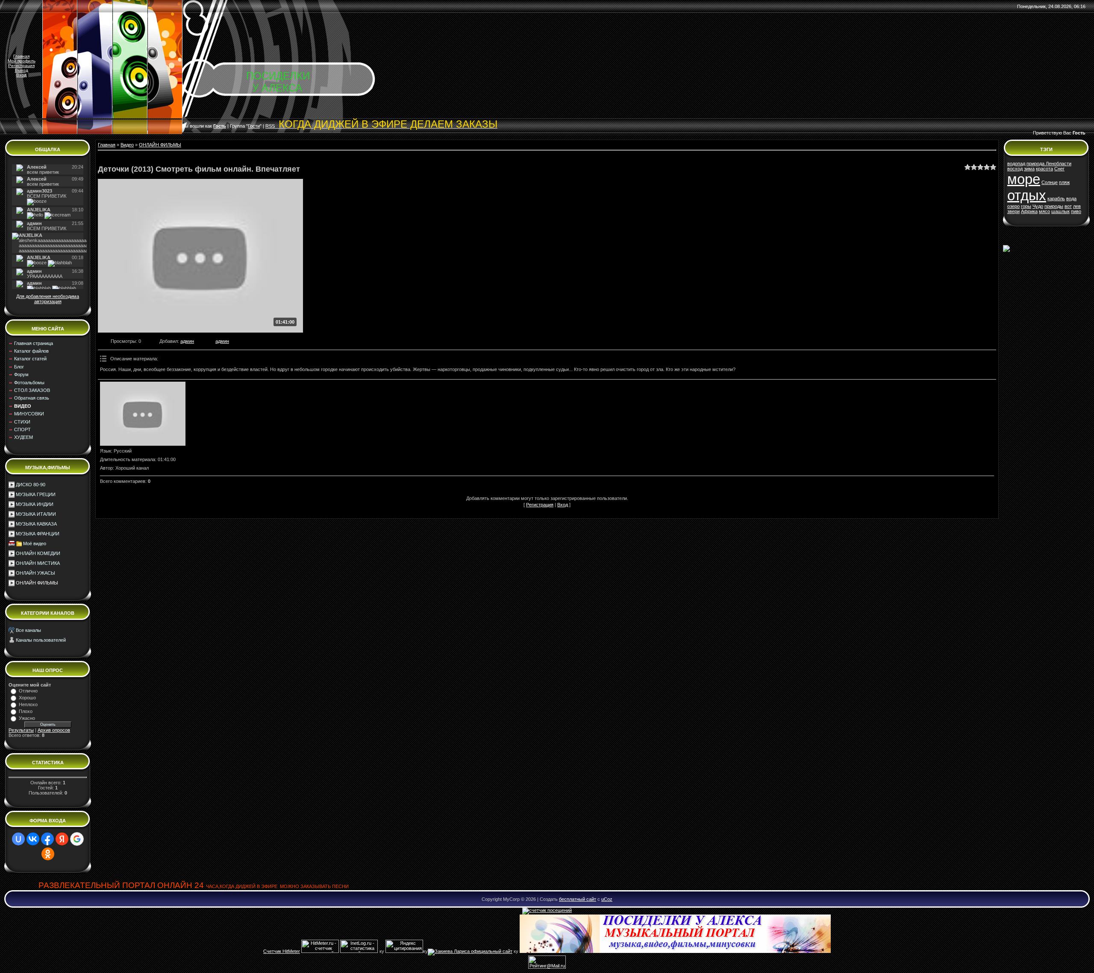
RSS (381, 126)
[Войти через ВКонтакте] (32, 839)
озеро (1013, 206)
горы (1026, 206)
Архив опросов (54, 730)
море (1023, 179)
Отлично (28, 690)
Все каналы (28, 630)
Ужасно (27, 718)
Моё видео (34, 543)
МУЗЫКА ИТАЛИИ (36, 514)
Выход (21, 70)
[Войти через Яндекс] (62, 839)
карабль (1056, 198)
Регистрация (21, 65)
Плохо (25, 711)
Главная (21, 56)
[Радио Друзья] (675, 951)
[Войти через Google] (77, 839)
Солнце (1049, 182)
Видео (127, 144)
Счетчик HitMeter (281, 951)
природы (1053, 206)
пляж (1064, 182)
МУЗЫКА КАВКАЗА (36, 523)
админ (187, 341)
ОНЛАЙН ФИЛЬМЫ (37, 582)
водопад (1016, 163)
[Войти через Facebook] (47, 839)
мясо (1044, 211)
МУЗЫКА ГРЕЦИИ (36, 494)
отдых (1026, 195)
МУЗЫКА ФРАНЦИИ (37, 533)
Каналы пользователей (41, 640)
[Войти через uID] (18, 839)
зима (1029, 168)
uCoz (606, 899)
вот (1068, 206)
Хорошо (27, 697)
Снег (1059, 168)
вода (1071, 198)
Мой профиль (21, 60)
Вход (21, 75)
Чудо (1037, 206)
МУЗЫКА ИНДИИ (34, 504)
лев (1077, 206)
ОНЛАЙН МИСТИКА (38, 563)
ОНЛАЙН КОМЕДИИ (38, 553)
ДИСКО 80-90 (30, 484)
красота (1044, 168)
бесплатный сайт (577, 899)
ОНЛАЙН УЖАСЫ (35, 573)
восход (1015, 168)
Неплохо (28, 704)
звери (1013, 211)
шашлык (1060, 211)
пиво (1076, 211)
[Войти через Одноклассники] (47, 853)
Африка (1029, 211)
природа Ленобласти (1048, 163)
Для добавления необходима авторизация (47, 299)
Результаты (21, 730)
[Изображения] (142, 414)
